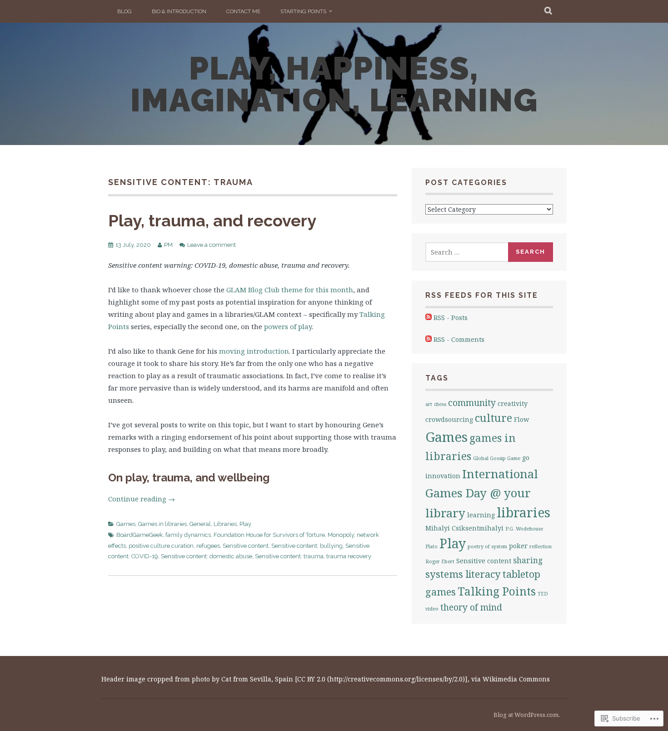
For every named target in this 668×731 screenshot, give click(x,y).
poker (518, 545)
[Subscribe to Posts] (428, 317)
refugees (208, 545)
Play (245, 524)
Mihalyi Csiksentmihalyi (464, 528)
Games (125, 524)
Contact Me (243, 11)
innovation (442, 475)
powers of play (288, 326)
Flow (521, 419)
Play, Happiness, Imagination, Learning (334, 84)
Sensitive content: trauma (289, 556)
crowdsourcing (449, 419)
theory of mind (471, 607)
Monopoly (341, 534)
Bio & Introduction (179, 11)
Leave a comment (211, 244)
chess (440, 404)
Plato (431, 546)
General (200, 524)
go (525, 457)
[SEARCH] (549, 11)
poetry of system (487, 546)
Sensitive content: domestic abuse (206, 556)
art (428, 404)
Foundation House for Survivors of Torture (269, 534)
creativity (513, 403)
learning (481, 515)
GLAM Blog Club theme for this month (289, 289)
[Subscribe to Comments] (428, 339)
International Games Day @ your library (481, 493)
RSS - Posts (451, 317)
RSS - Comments (459, 339)
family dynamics (188, 534)
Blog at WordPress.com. (527, 715)
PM (168, 244)
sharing (528, 560)
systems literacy (463, 574)
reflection (540, 546)
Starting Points (303, 11)
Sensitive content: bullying (307, 545)
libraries (523, 512)
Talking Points (497, 591)
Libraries (225, 524)
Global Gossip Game (496, 458)
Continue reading (141, 498)
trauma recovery (348, 556)
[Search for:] (467, 252)
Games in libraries (162, 524)
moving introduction (254, 350)
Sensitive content (246, 545)
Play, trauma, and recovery (212, 220)
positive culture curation (161, 545)
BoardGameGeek (139, 534)
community (472, 402)
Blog (124, 11)
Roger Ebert (439, 561)
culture (493, 418)
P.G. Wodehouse (524, 529)
